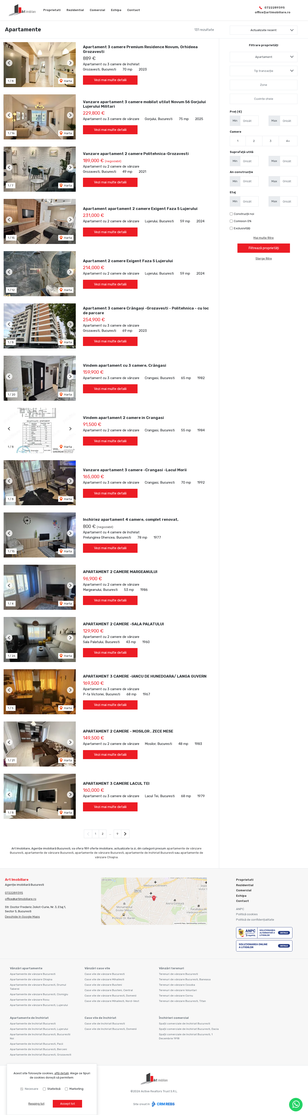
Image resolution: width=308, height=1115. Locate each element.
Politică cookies (247, 914)
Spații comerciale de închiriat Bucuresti (184, 1023)
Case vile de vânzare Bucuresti (105, 974)
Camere (235, 131)
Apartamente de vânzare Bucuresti (32, 974)
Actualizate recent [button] (263, 30)
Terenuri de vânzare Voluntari (178, 990)
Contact (133, 10)
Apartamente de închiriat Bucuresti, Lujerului (39, 1029)
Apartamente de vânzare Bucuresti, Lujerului (39, 1005)
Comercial (97, 10)
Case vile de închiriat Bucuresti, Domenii (111, 1029)
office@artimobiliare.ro (272, 12)
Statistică (53, 1088)
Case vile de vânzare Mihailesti (104, 979)
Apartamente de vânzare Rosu (29, 999)
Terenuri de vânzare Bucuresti (178, 974)
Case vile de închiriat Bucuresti (105, 1023)
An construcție (241, 172)
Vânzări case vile (97, 968)
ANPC (240, 909)
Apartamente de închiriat (29, 1017)
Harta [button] (67, 81)
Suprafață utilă (241, 152)
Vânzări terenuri (171, 968)
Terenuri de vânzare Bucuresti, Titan (182, 1001)
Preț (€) (236, 111)
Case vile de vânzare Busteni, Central (109, 990)
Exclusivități (242, 228)
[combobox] (263, 57)
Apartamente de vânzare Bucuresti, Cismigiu (39, 994)
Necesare (31, 1088)
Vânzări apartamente (26, 968)
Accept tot (67, 1103)
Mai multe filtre (263, 237)
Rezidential (75, 10)
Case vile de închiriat (100, 1017)
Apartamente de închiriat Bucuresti (33, 1023)
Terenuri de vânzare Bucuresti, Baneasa (185, 979)
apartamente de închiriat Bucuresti (149, 852)
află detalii (61, 1073)
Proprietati (52, 10)
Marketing (76, 1088)
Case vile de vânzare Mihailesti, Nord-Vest (112, 1001)
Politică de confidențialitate (255, 919)
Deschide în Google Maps (22, 916)
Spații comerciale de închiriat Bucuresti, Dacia (189, 1029)
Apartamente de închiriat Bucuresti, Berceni (38, 1049)
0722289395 (274, 7)
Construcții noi (244, 214)
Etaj (233, 192)
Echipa (116, 10)
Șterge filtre (263, 258)
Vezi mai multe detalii (110, 80)
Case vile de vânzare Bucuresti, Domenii (110, 995)
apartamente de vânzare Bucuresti (49, 852)
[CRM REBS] (163, 1104)
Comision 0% (242, 221)
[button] (9, 63)
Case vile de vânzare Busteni (103, 984)
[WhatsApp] (296, 1104)
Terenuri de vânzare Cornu (176, 995)
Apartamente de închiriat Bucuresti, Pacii (36, 1043)
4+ (288, 141)
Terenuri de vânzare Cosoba (177, 984)
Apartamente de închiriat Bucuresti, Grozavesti (40, 1054)
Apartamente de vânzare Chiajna (31, 979)
